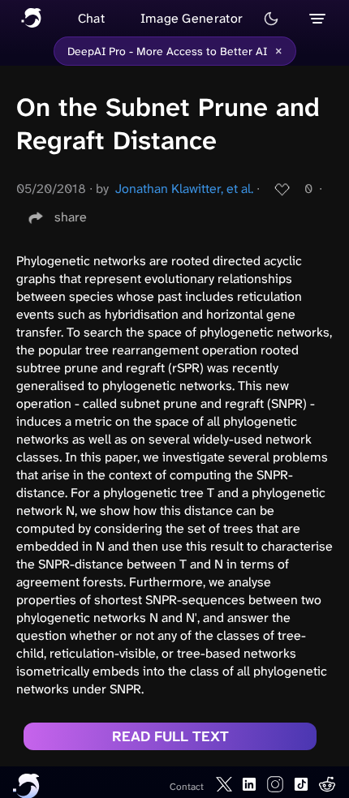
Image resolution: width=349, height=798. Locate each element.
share (70, 216)
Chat (91, 18)
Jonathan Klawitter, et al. (184, 188)
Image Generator (191, 18)
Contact (187, 786)
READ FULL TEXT (170, 736)
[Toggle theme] (271, 19)
